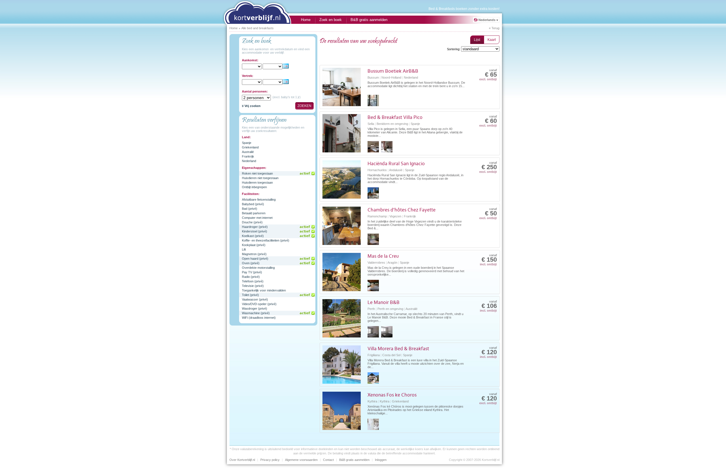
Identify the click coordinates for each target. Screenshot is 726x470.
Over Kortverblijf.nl (242, 459)
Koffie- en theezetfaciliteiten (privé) (265, 240)
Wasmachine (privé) (256, 313)
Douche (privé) (252, 222)
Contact (328, 459)
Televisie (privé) (253, 286)
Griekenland (250, 147)
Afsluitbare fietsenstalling (259, 199)
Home (306, 20)
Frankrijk (248, 156)
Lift (244, 249)
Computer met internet (257, 217)
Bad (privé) (249, 208)
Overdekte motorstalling (258, 267)
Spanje (246, 142)
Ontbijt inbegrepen (254, 187)
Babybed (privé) (253, 204)
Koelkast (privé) (253, 236)
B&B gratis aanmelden (369, 20)
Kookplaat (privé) (253, 245)
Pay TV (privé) (252, 272)
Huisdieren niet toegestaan (260, 178)
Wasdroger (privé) (254, 308)
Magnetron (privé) (254, 254)
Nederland (249, 161)
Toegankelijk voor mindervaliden (264, 290)
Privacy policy (270, 459)
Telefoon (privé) (252, 281)
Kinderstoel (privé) (254, 231)
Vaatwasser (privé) (255, 299)
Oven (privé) (250, 263)
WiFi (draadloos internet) (259, 317)
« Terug (494, 28)
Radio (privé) (251, 276)
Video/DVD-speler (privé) (259, 304)
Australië (248, 152)
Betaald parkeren (253, 213)
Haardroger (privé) (255, 226)
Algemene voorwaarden (301, 459)
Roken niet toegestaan (257, 173)
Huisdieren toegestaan (257, 182)
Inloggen (381, 459)
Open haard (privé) (255, 258)
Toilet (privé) (250, 295)
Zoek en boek (330, 20)
